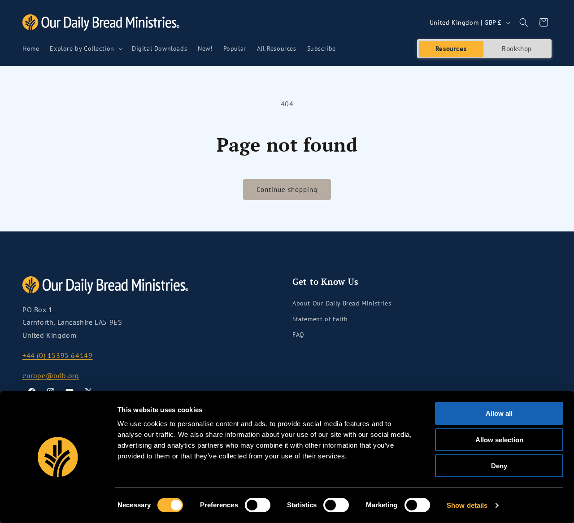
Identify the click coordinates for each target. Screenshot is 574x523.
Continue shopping (287, 189)
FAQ (298, 335)
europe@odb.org (50, 375)
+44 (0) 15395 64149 (57, 355)
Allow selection (499, 440)
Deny (499, 466)
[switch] (257, 505)
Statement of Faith (320, 319)
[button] (85, 48)
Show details (467, 505)
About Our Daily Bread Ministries (341, 303)
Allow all (499, 413)
